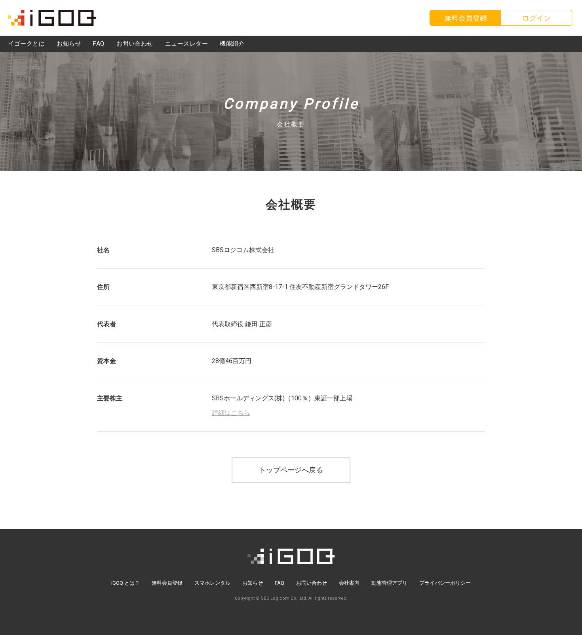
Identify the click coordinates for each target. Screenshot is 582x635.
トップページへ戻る (291, 470)
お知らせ (252, 583)
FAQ (279, 583)
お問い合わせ (311, 583)
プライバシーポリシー (445, 583)
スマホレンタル (212, 583)
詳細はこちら (231, 413)
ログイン (536, 18)
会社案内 (349, 583)
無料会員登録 (167, 583)
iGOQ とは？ (125, 583)
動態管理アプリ (389, 583)
